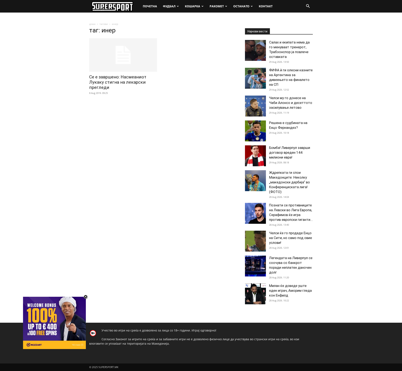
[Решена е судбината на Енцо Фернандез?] (255, 130)
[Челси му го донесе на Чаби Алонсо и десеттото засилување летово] (255, 106)
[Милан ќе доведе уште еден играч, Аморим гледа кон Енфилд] (255, 293)
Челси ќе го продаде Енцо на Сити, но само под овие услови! (290, 238)
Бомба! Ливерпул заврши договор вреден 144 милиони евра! (289, 152)
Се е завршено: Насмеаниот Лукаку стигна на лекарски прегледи (117, 82)
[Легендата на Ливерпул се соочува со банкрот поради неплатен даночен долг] (255, 266)
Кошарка (192, 6)
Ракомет (217, 6)
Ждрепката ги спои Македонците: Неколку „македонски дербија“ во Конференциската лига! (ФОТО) (289, 182)
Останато (241, 6)
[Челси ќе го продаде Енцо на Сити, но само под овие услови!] (255, 241)
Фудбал (169, 6)
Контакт (266, 6)
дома (92, 24)
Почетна (150, 6)
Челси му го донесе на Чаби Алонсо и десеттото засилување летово (290, 103)
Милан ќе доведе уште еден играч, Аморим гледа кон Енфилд (290, 290)
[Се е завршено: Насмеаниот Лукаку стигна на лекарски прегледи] (123, 55)
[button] (308, 7)
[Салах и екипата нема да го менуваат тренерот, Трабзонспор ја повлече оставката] (255, 50)
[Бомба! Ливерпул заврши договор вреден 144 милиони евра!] (255, 155)
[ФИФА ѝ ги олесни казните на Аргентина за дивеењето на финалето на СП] (255, 78)
